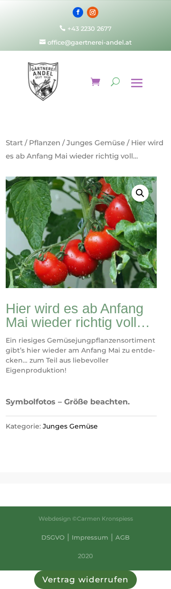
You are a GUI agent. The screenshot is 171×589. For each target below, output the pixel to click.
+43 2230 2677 (89, 28)
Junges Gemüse (95, 142)
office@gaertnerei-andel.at (85, 42)
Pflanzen (44, 142)
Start (14, 142)
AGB (122, 537)
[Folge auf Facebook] (78, 12)
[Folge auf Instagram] (92, 12)
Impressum (90, 537)
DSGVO (53, 537)
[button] (140, 193)
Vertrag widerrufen (85, 579)
